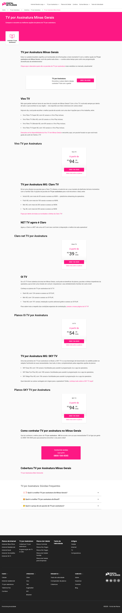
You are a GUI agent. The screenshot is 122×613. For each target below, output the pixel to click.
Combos (75, 4)
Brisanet (29, 595)
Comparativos (76, 553)
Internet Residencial (8, 547)
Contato (78, 584)
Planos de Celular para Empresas (42, 559)
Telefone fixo (6, 588)
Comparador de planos (58, 581)
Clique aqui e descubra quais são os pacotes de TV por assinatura (43, 66)
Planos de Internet (9, 541)
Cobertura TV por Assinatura (25, 545)
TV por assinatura (8, 584)
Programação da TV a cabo (26, 550)
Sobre (77, 577)
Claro (28, 577)
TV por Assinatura (52, 4)
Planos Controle (42, 544)
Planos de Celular (66, 4)
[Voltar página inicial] (9, 4)
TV (72, 550)
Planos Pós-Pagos (42, 547)
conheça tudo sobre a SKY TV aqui (81, 381)
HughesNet (30, 588)
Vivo (27, 581)
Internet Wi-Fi (6, 556)
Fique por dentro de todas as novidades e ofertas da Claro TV (41, 214)
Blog (76, 588)
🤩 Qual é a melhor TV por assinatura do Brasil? (41, 499)
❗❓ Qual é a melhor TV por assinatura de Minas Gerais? (45, 493)
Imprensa (78, 581)
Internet (74, 547)
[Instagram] (118, 580)
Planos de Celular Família (42, 554)
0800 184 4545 (85, 80)
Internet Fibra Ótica (8, 544)
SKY (27, 591)
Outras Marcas (83, 4)
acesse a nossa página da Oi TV (77, 306)
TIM (27, 584)
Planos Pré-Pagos (42, 550)
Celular (73, 544)
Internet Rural (6, 550)
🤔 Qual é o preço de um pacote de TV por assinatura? (43, 506)
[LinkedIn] (110, 580)
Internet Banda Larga (37, 4)
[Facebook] (114, 580)
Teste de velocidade (57, 577)
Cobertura (54, 584)
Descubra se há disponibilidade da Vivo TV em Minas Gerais (41, 133)
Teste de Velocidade (97, 4)
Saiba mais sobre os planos (74, 173)
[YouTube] (107, 580)
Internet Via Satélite (8, 553)
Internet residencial (8, 581)
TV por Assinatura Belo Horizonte (32, 473)
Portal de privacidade (9, 606)
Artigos (74, 541)
